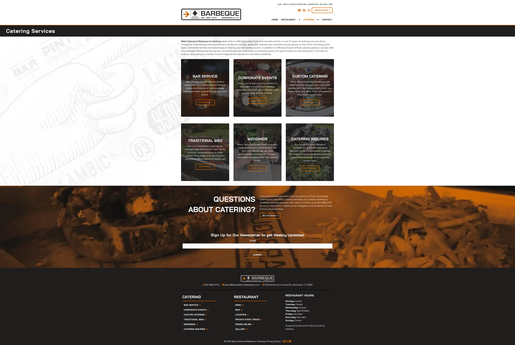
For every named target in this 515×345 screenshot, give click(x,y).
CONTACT (327, 19)
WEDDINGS (191, 324)
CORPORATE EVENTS (196, 309)
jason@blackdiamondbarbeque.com (242, 284)
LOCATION (242, 314)
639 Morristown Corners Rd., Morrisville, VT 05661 (289, 284)
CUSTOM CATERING (195, 314)
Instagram (302, 206)
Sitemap (261, 341)
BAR (238, 309)
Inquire (218, 54)
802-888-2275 (324, 202)
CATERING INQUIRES (196, 329)
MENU (239, 305)
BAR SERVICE (192, 305)
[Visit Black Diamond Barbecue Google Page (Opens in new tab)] (287, 341)
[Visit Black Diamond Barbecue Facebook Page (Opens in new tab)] (284, 341)
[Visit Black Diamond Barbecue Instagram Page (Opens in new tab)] (290, 341)
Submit (257, 254)
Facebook (319, 206)
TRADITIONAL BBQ (195, 319)
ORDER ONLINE (244, 324)
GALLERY (241, 329)
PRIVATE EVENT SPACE (248, 319)
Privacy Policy (274, 341)
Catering (308, 19)
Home (275, 19)
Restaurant (288, 19)
